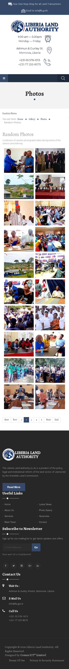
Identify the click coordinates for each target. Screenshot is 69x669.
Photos (44, 119)
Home (20, 119)
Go (36, 547)
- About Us (8, 510)
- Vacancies (43, 516)
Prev (15, 419)
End (56, 419)
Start (6, 419)
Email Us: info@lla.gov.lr (36, 10)
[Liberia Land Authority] (34, 26)
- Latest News (44, 504)
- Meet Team (9, 522)
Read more (13, 487)
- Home (6, 504)
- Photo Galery (44, 510)
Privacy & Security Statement (47, 660)
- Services (7, 516)
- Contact (42, 522)
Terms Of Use (17, 660)
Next (48, 419)
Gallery (32, 119)
